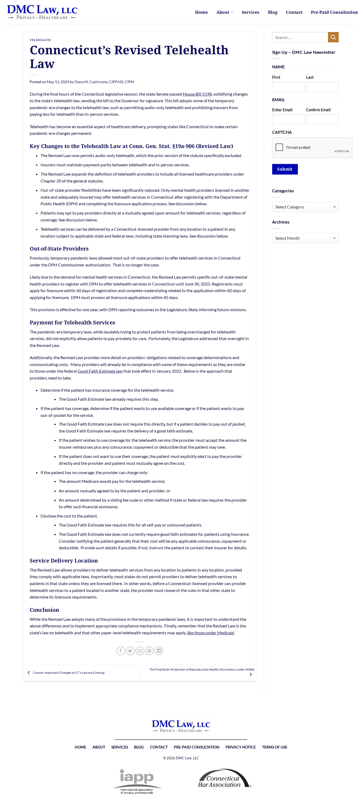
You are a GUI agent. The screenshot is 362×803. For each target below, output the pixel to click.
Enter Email (282, 109)
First (276, 77)
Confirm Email (318, 109)
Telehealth (40, 40)
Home (201, 12)
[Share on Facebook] (120, 650)
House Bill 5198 (197, 93)
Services (250, 12)
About (222, 12)
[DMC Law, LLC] (43, 12)
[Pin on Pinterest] (149, 650)
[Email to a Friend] (139, 650)
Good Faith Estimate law (100, 370)
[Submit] (333, 37)
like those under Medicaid (210, 632)
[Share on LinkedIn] (158, 650)
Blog (272, 12)
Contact (294, 12)
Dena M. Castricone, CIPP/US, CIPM (104, 81)
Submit (285, 169)
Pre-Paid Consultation (334, 12)
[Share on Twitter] (130, 650)
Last (310, 77)
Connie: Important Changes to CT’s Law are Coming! (69, 673)
